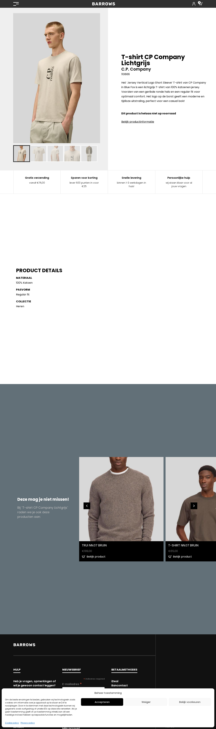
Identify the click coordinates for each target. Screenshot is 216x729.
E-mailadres (72, 684)
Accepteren (102, 702)
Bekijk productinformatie (137, 122)
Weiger (146, 702)
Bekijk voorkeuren (189, 702)
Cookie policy (12, 722)
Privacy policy (28, 722)
